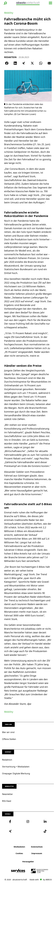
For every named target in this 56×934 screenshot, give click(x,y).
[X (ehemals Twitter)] (32, 63)
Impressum (36, 853)
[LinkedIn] (15, 63)
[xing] (10, 831)
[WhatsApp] (40, 63)
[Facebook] (6, 63)
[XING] (23, 63)
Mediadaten (19, 847)
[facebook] (10, 821)
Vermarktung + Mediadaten (15, 766)
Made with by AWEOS (41, 879)
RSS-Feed (6, 801)
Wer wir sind (8, 732)
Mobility (8, 12)
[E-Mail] (49, 63)
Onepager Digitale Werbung (16, 773)
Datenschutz (37, 847)
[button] (5, 3)
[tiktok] (45, 831)
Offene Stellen (9, 739)
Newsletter (7, 794)
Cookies (19, 853)
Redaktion (7, 759)
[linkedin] (45, 821)
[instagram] (28, 821)
